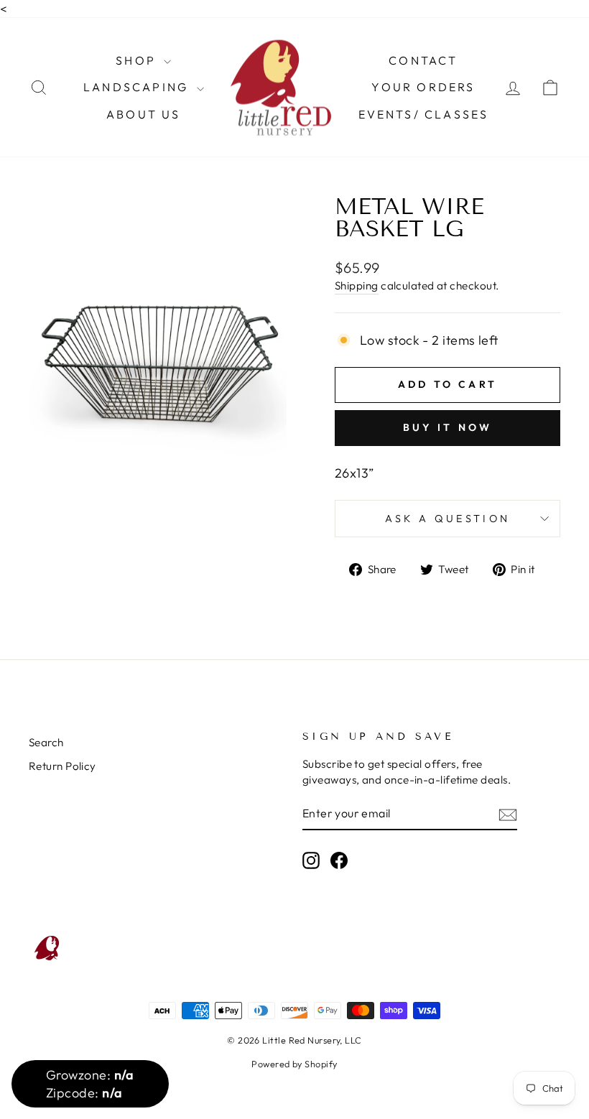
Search (46, 742)
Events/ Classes (423, 114)
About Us (143, 114)
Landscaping (138, 87)
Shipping (357, 285)
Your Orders (423, 87)
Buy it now (448, 427)
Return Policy (62, 766)
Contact (423, 60)
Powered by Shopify (294, 1063)
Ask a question (447, 518)
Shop (138, 60)
